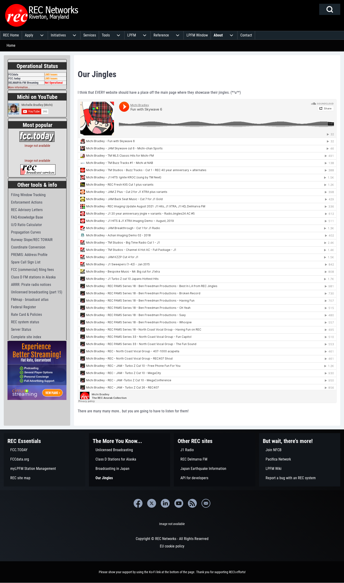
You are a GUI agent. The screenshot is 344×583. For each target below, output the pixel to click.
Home (11, 45)
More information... (19, 87)
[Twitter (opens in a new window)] (151, 503)
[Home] (42, 15)
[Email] (206, 503)
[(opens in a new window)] (37, 136)
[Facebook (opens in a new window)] (138, 503)
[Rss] (192, 503)
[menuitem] (11, 35)
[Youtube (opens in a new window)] (179, 503)
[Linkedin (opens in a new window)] (165, 503)
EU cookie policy (172, 546)
